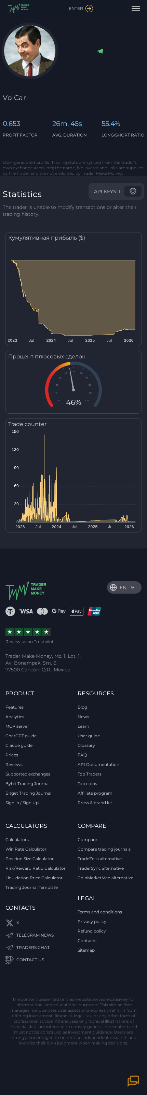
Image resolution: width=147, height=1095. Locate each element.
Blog (82, 707)
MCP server (17, 726)
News (83, 716)
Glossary (86, 745)
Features (14, 707)
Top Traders (90, 774)
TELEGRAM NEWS (35, 935)
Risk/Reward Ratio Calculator (35, 868)
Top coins (87, 783)
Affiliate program (95, 793)
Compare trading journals (104, 849)
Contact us (30, 959)
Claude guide (18, 745)
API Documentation (98, 764)
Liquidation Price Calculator (34, 877)
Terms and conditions (100, 911)
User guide (89, 735)
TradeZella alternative (100, 858)
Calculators (17, 839)
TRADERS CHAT (33, 947)
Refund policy (92, 931)
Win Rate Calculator (25, 849)
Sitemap (86, 950)
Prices (11, 754)
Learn (83, 726)
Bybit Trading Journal (27, 783)
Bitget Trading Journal (28, 793)
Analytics (14, 716)
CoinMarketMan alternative (105, 877)
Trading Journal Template (31, 887)
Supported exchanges (27, 774)
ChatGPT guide (21, 735)
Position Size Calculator (29, 858)
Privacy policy (92, 921)
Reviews (14, 764)
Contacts (87, 940)
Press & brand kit (95, 802)
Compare (87, 839)
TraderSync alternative (101, 868)
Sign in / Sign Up (22, 802)
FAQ (82, 754)
